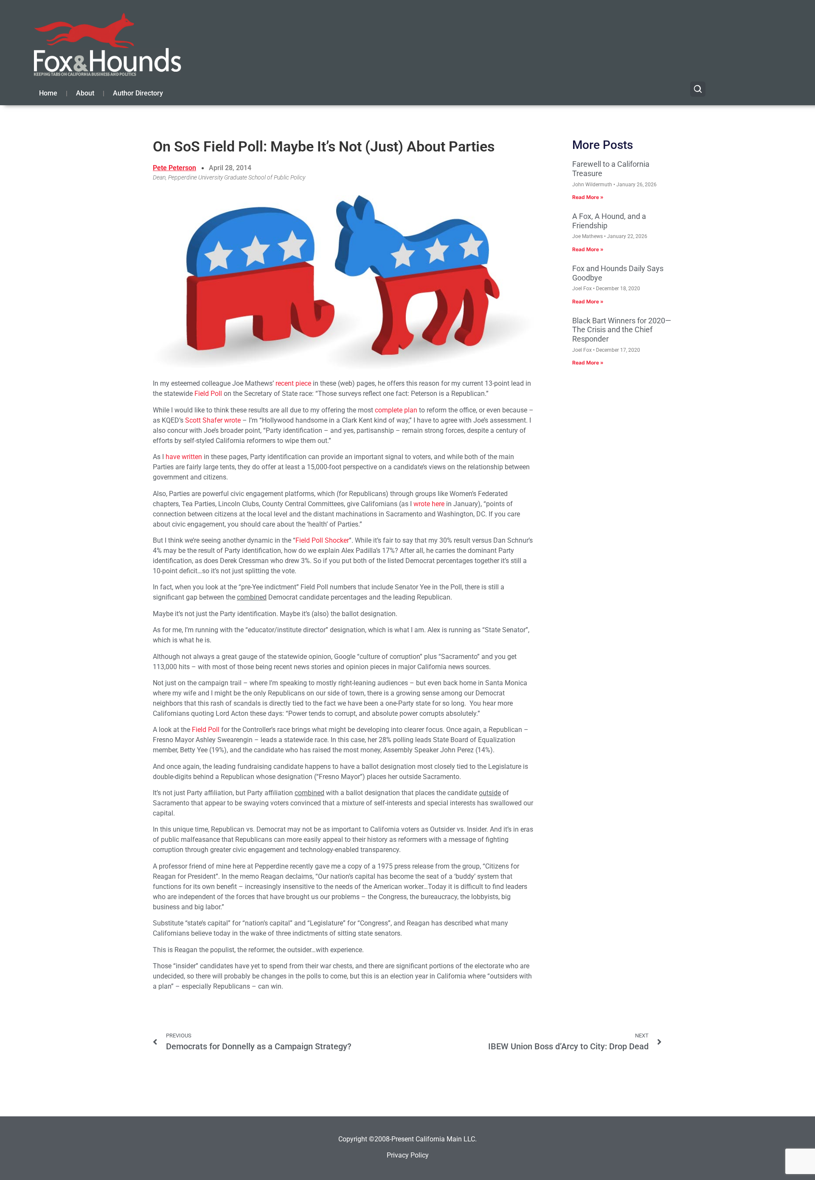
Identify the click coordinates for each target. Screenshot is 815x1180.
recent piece (293, 383)
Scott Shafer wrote (213, 420)
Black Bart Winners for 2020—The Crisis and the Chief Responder (621, 329)
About (85, 93)
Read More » (588, 197)
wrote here (428, 504)
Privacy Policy (408, 1155)
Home (48, 93)
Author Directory (138, 93)
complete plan (396, 410)
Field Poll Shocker (322, 540)
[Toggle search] (697, 89)
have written (184, 457)
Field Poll (208, 394)
